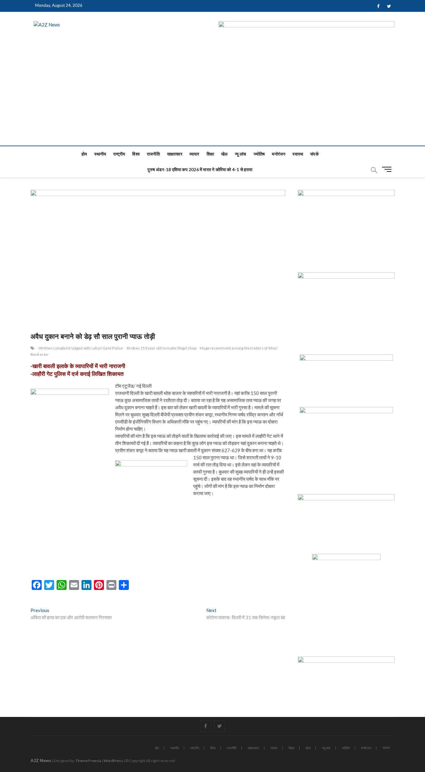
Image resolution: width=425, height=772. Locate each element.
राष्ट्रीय (119, 154)
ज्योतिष (259, 154)
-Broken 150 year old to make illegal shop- (161, 348)
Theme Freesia (88, 760)
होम (84, 154)
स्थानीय (100, 154)
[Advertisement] (212, 99)
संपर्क (314, 154)
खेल (224, 154)
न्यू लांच (240, 154)
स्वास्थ (297, 154)
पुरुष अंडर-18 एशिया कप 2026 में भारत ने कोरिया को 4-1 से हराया (199, 169)
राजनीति (153, 154)
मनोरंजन (278, 154)
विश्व (136, 154)
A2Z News (40, 760)
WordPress (113, 760)
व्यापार (194, 154)
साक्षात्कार (174, 154)
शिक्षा (210, 154)
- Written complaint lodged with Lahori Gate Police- (80, 348)
